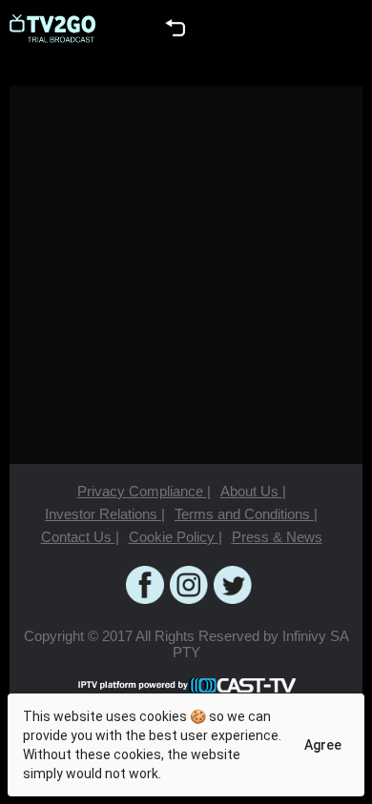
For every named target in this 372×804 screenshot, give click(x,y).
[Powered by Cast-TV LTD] (186, 685)
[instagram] (189, 585)
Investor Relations (105, 514)
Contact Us (80, 537)
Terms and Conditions (246, 514)
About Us (253, 491)
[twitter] (233, 585)
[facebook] (145, 585)
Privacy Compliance (144, 491)
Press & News (277, 537)
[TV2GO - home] (52, 28)
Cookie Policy (175, 537)
